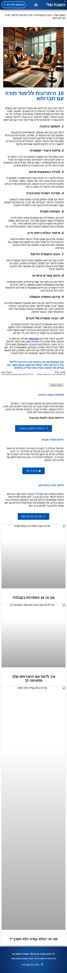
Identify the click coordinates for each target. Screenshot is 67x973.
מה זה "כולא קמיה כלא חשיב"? (33, 939)
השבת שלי (55, 4)
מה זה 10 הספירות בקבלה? (33, 597)
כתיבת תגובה (56, 385)
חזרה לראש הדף (30, 964)
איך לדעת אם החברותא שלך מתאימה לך (33, 678)
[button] (36, 4)
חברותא (33, 338)
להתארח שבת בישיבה (51, 394)
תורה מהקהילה (43, 15)
